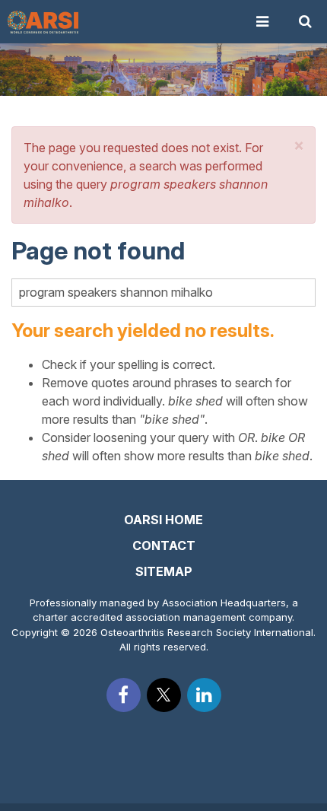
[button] (299, 145)
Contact (163, 545)
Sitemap (163, 571)
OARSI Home (163, 519)
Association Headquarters (224, 602)
